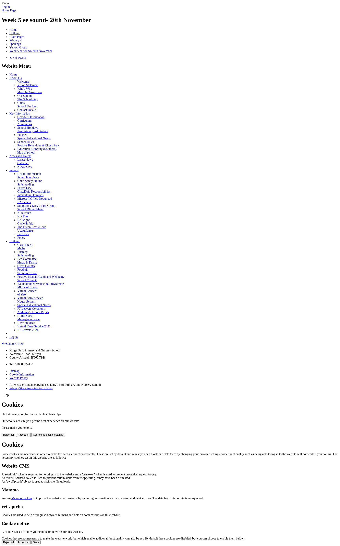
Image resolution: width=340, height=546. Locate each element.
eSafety (22, 294)
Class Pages (16, 36)
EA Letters (24, 202)
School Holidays (27, 127)
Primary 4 (15, 40)
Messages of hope (28, 319)
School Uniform (27, 106)
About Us (15, 78)
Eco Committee (27, 259)
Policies (22, 134)
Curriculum (24, 120)
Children (14, 33)
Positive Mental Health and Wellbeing (40, 276)
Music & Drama (27, 262)
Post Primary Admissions (32, 131)
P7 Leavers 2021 (27, 330)
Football (22, 269)
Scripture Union (27, 273)
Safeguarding (25, 184)
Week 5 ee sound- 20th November (30, 51)
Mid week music (27, 287)
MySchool (8, 343)
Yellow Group (18, 47)
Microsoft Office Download (34, 198)
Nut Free (22, 216)
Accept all (23, 434)
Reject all (8, 434)
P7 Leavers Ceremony (31, 308)
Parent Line (24, 188)
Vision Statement (27, 85)
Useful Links (25, 230)
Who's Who (24, 88)
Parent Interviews (28, 177)
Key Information (19, 113)
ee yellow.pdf (17, 57)
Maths (21, 248)
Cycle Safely (25, 223)
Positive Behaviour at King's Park (38, 145)
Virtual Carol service (30, 298)
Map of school (26, 152)
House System (26, 301)
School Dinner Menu (30, 209)
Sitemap (14, 371)
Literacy (22, 251)
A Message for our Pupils (33, 312)
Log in (6, 6)
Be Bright (23, 220)
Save (36, 542)
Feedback (23, 234)
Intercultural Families (30, 195)
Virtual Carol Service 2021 (34, 326)
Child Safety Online (29, 181)
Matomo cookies (21, 498)
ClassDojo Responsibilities (34, 191)
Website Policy (18, 378)
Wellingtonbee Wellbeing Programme (40, 283)
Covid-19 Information (30, 117)
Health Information (29, 173)
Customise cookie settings (48, 434)
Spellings (15, 44)
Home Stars (24, 315)
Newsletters (24, 166)
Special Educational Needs (34, 138)
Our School (24, 95)
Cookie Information (21, 374)
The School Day (27, 99)
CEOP (19, 343)
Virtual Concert (26, 291)
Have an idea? (26, 322)
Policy (21, 237)
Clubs (21, 102)
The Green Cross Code (31, 227)
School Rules (25, 141)
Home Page (9, 10)
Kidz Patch (24, 212)
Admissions (24, 124)
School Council (27, 280)
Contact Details (26, 110)
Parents (13, 170)
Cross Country (26, 266)
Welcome (23, 81)
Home (13, 29)
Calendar (23, 163)
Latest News (25, 159)
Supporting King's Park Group (36, 205)
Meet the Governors (29, 92)
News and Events (20, 156)
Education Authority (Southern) (36, 149)
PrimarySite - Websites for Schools (31, 388)
